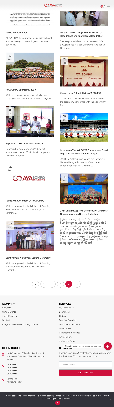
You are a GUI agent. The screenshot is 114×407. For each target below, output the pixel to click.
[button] (108, 346)
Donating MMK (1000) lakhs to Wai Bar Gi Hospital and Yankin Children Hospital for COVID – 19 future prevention (81, 36)
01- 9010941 (11, 364)
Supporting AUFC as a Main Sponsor (24, 143)
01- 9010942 (12, 367)
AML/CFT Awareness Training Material (20, 324)
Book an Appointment (69, 324)
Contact (6, 320)
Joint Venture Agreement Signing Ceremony (28, 257)
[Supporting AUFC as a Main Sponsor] (30, 122)
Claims (62, 316)
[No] (110, 399)
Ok (57, 403)
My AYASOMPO (66, 307)
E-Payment (64, 311)
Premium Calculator (68, 320)
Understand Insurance (69, 332)
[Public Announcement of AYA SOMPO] (30, 178)
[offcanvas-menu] (108, 6)
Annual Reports (9, 316)
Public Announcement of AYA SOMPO (25, 200)
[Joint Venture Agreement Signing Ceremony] (30, 237)
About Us (6, 307)
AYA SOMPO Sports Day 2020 (21, 89)
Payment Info (65, 337)
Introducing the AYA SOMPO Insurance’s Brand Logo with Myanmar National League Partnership (84, 153)
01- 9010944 (12, 373)
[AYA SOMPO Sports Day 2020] (30, 69)
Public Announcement (17, 32)
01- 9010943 (12, 370)
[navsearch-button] (102, 6)
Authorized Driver (67, 341)
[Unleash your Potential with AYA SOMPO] (84, 71)
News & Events (9, 311)
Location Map (65, 328)
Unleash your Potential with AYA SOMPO (80, 93)
